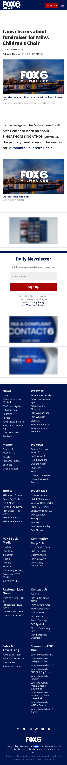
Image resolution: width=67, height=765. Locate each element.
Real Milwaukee (39, 459)
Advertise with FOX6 (13, 658)
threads (36, 728)
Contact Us (39, 589)
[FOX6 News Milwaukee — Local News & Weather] (12, 5)
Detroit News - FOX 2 (14, 611)
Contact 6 (8, 449)
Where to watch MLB (42, 665)
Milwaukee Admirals (13, 521)
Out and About (38, 463)
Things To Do (38, 543)
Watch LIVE (39, 491)
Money (8, 444)
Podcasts (7, 413)
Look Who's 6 (38, 456)
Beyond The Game (12, 506)
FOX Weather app (40, 412)
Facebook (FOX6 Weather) (11, 576)
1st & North (9, 502)
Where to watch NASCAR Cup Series (41, 671)
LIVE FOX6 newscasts (42, 499)
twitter (24, 728)
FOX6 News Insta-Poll (14, 421)
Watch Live (52, 5)
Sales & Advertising (11, 648)
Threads (7, 562)
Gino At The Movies (41, 475)
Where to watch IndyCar (39, 677)
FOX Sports (37, 518)
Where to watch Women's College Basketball (40, 695)
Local (5, 395)
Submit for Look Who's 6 (39, 451)
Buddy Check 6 (39, 554)
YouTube (7, 547)
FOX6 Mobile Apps (40, 604)
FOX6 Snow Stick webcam (40, 430)
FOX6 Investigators (13, 406)
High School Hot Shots (11, 512)
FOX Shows (37, 530)
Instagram (8, 554)
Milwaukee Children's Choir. (31, 148)
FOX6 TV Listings (40, 506)
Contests (35, 594)
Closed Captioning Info (40, 629)
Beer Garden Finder (41, 547)
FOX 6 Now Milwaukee (13, 49)
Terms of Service (35, 305)
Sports (7, 491)
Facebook (8, 550)
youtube (42, 728)
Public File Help (39, 620)
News (7, 391)
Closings (35, 420)
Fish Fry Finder (38, 550)
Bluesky (7, 566)
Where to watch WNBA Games (39, 704)
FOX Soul (35, 522)
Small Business (10, 468)
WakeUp (37, 444)
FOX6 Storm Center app (41, 401)
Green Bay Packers (13, 499)
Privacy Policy (37, 302)
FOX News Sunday (40, 526)
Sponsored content (13, 666)
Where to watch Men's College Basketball (39, 685)
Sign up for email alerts (40, 599)
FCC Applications (39, 624)
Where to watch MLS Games (42, 710)
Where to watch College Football (39, 660)
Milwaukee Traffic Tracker (40, 481)
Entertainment (10, 409)
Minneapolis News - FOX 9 (13, 606)
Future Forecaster (40, 424)
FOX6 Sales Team (12, 654)
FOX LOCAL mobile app (13, 427)
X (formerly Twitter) (13, 570)
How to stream (39, 495)
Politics (6, 417)
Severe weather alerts (42, 395)
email (49, 728)
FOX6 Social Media (11, 540)
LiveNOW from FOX (41, 510)
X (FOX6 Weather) (12, 581)
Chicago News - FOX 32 (13, 599)
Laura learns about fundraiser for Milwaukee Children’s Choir (33, 98)
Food (33, 471)
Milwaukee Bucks (12, 517)
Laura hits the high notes (17, 196)
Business (7, 464)
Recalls (6, 456)
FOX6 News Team (40, 608)
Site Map (7, 436)
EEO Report (37, 616)
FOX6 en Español (11, 432)
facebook (18, 728)
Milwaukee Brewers (13, 495)
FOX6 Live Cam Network (39, 408)
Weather (37, 391)
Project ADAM (38, 558)
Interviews (36, 467)
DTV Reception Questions (39, 636)
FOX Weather (38, 416)
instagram (30, 728)
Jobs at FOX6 (38, 612)
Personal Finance (12, 460)
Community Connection (37, 564)
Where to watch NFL (42, 654)
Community (39, 538)
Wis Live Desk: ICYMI (42, 502)
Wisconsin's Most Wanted (12, 401)
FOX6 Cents (9, 453)
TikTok (6, 558)
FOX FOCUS (9, 662)
